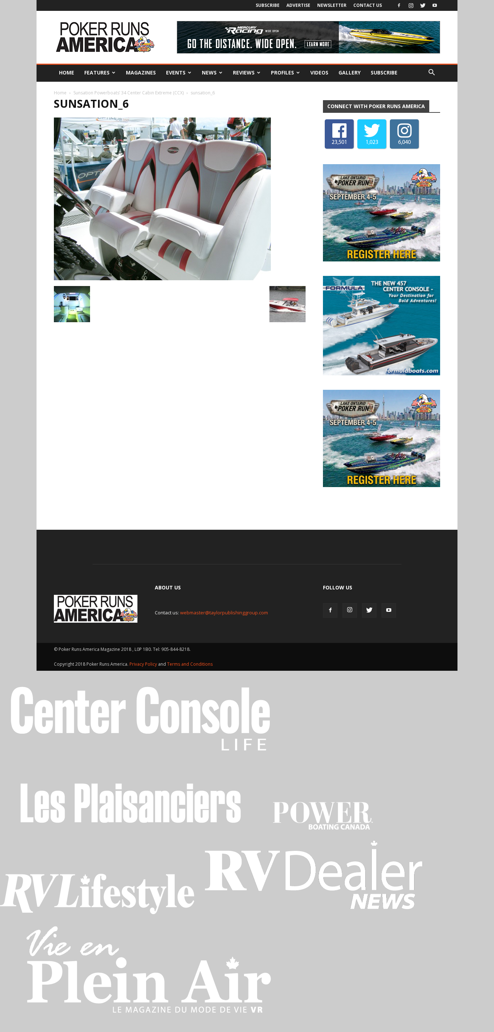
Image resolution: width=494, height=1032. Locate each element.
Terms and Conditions (190, 664)
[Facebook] (398, 5)
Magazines (141, 72)
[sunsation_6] (162, 278)
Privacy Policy (143, 664)
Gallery (349, 72)
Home (66, 72)
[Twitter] (422, 5)
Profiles (282, 72)
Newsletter (331, 5)
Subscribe (268, 5)
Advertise (298, 5)
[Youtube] (434, 5)
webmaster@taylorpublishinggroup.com (224, 612)
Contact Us (367, 5)
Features (97, 72)
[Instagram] (410, 5)
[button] (431, 72)
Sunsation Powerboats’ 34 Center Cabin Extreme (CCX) (128, 93)
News (209, 72)
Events (176, 72)
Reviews (244, 72)
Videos (319, 72)
